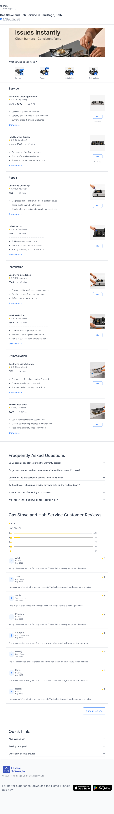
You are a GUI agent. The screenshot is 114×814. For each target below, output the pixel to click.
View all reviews (94, 711)
